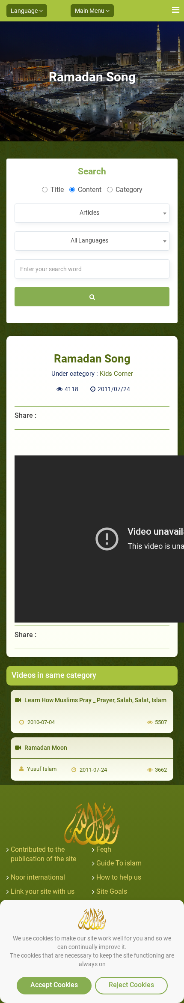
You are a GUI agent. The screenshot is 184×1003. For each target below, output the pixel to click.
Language (25, 10)
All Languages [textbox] (89, 240)
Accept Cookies (54, 985)
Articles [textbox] (89, 212)
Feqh (103, 849)
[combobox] (92, 213)
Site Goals (111, 891)
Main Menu (90, 10)
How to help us (118, 877)
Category (129, 190)
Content (89, 190)
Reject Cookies (131, 985)
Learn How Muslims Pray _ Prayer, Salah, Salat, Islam (94, 700)
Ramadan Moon (45, 747)
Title (57, 190)
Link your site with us (42, 891)
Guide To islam (119, 863)
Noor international (38, 877)
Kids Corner (116, 373)
